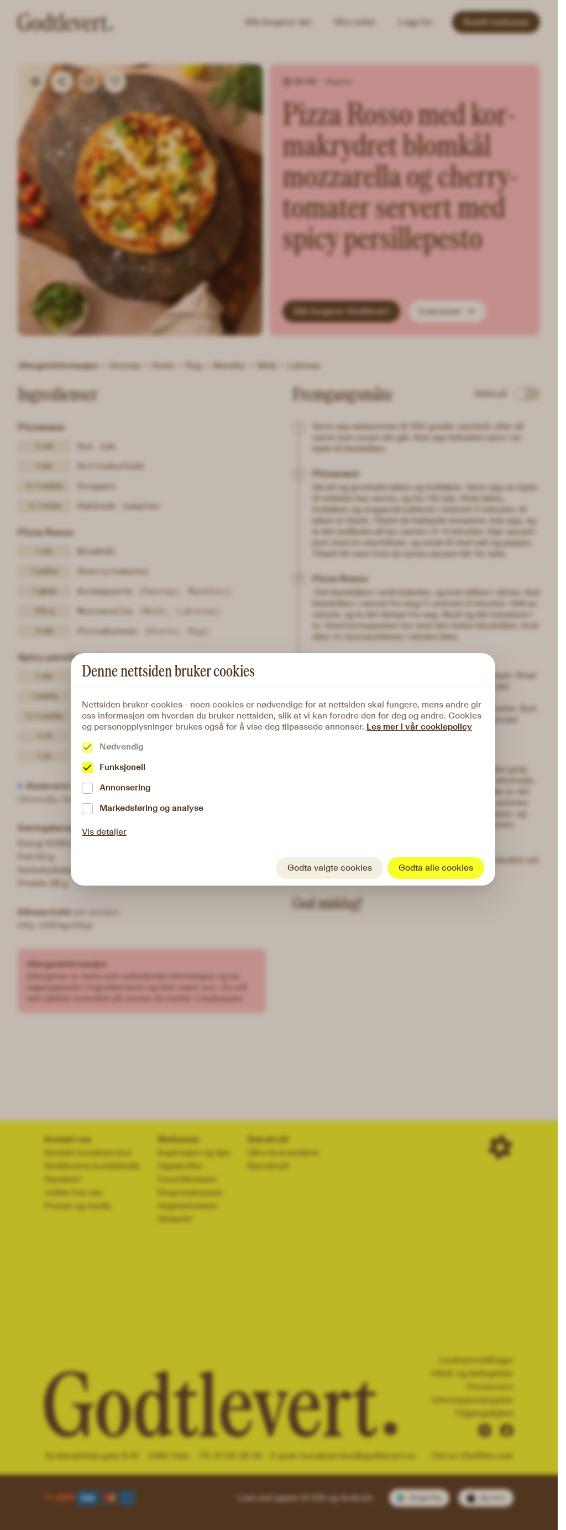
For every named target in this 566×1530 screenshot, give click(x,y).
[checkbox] (87, 747)
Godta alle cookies (436, 867)
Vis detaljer (104, 831)
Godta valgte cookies (329, 867)
